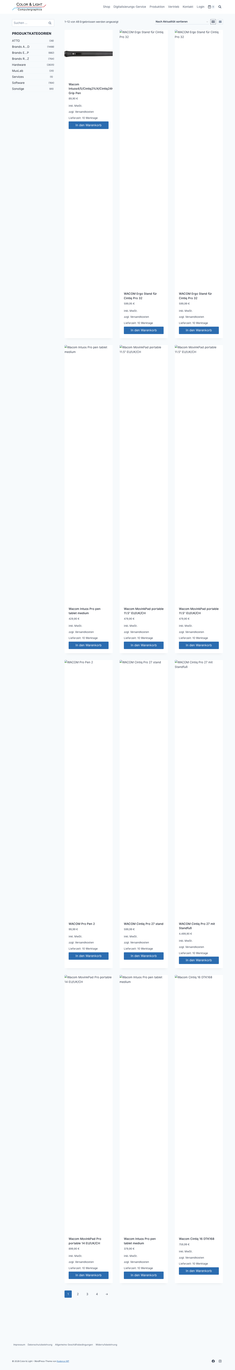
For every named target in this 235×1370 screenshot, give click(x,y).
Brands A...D (20, 46)
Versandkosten (84, 111)
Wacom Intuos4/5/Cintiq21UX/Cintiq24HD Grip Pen (92, 89)
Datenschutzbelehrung (40, 1344)
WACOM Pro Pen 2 (82, 924)
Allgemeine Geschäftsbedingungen (74, 1344)
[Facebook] (213, 1361)
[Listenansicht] (220, 21)
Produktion (157, 6)
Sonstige (18, 89)
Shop (106, 6)
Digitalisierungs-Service (130, 6)
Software (18, 82)
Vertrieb (173, 6)
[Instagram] (220, 1361)
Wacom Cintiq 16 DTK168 (196, 1239)
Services (18, 76)
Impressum (19, 1344)
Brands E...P (20, 52)
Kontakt (188, 6)
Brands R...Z (20, 58)
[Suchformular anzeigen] (220, 7)
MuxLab (17, 70)
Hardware (19, 64)
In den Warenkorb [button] (89, 125)
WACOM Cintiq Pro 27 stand (143, 924)
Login (200, 6)
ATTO (16, 40)
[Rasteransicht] (213, 21)
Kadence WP (63, 1361)
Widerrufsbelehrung (106, 1344)
